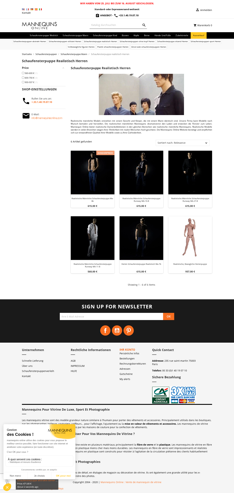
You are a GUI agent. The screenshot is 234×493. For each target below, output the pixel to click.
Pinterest (129, 330)
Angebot (106, 15)
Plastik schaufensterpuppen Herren (112, 47)
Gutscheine (126, 374)
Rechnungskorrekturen (133, 363)
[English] (23, 9)
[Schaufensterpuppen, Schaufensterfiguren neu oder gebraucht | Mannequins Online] (39, 25)
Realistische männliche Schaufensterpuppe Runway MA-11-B (93, 265)
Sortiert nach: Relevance (172, 142)
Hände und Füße (163, 35)
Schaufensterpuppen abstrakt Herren (29, 41)
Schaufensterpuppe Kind (105, 35)
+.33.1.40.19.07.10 (42, 102)
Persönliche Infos (129, 353)
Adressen (125, 368)
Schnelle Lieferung (32, 360)
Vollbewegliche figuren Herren (81, 47)
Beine (147, 35)
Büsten (125, 35)
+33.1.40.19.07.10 (128, 15)
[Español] (36, 9)
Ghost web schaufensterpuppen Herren (148, 47)
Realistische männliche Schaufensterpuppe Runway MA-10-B (141, 199)
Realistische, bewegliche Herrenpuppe (190, 264)
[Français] (27, 9)
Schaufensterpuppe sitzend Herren (172, 41)
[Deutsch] (31, 9)
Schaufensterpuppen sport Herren (206, 41)
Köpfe (136, 35)
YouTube (117, 330)
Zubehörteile (182, 35)
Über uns (27, 365)
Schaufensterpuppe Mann (75, 35)
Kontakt (26, 12)
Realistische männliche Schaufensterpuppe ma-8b (92, 199)
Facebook (105, 330)
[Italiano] (40, 9)
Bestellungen (127, 358)
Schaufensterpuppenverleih (38, 371)
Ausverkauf (198, 35)
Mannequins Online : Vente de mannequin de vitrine (131, 482)
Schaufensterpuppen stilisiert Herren (65, 41)
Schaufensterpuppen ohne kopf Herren (137, 41)
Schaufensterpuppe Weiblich (44, 35)
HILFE (74, 371)
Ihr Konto (127, 350)
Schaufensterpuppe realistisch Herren (100, 41)
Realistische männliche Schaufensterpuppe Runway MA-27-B (190, 199)
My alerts (125, 379)
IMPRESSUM (78, 365)
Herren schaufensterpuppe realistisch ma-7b (141, 264)
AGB (73, 360)
